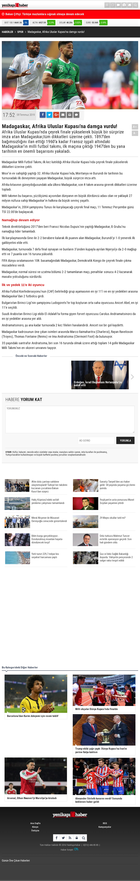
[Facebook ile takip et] (56, 837)
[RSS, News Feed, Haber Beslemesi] (70, 837)
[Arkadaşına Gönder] (63, 115)
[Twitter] (49, 115)
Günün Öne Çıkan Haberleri (16, 860)
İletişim (35, 830)
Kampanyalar (104, 827)
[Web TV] (118, 5)
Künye (35, 827)
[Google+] (56, 115)
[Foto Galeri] (124, 5)
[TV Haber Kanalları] (113, 5)
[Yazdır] (70, 115)
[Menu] (107, 5)
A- (135, 133)
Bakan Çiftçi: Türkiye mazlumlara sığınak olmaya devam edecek (44, 14)
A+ (135, 126)
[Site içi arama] (135, 5)
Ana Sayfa (35, 823)
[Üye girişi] (76, 837)
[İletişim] (130, 5)
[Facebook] (43, 115)
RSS (105, 823)
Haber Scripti (67, 849)
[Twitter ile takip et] (63, 837)
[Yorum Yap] (76, 115)
